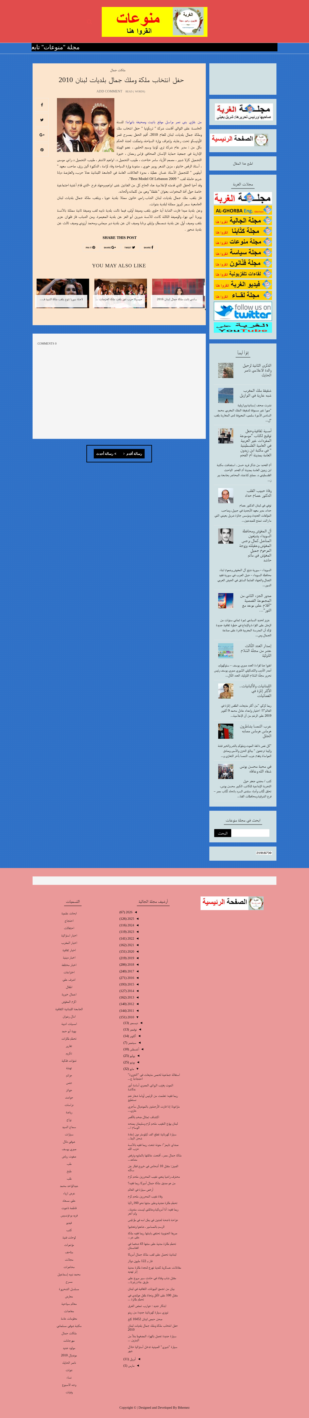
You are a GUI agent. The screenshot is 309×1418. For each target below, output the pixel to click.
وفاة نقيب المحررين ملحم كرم (145, 1196)
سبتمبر (131, 1042)
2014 (130, 991)
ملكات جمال (117, 70)
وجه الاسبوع (69, 1384)
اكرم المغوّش (69, 1001)
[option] (177, 296)
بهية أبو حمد (69, 1031)
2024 (130, 925)
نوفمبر (133, 1029)
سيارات (69, 1134)
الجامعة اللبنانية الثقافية (69, 1009)
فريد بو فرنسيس (69, 1215)
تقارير (69, 1046)
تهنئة (69, 1068)
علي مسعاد (68, 1200)
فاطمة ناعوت (69, 1208)
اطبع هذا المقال (243, 163)
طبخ (69, 1171)
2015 (130, 984)
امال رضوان (69, 1016)
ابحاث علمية (69, 913)
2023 (130, 931)
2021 (130, 945)
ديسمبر (133, 1023)
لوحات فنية (69, 1237)
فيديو (69, 1222)
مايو (131, 1068)
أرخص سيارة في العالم (140, 1189)
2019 (130, 958)
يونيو (132, 1062)
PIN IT (89, 248)
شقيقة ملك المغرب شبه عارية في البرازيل (255, 392)
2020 (130, 951)
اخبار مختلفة (69, 965)
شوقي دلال (69, 1141)
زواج (68, 1119)
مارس (131, 1365)
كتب (69, 1230)
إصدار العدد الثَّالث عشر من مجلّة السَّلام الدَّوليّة (256, 650)
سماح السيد (69, 1127)
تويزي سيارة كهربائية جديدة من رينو (148, 1312)
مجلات (69, 1259)
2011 (130, 1010)
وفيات (69, 1392)
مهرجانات (69, 1340)
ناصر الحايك (69, 1362)
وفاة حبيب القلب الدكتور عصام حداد (258, 493)
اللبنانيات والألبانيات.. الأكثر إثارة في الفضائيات (255, 690)
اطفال (69, 987)
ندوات (69, 1370)
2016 (130, 978)
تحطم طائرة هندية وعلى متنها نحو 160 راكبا (152, 1203)
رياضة (69, 1112)
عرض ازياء (69, 1193)
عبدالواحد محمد (69, 1186)
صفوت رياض (69, 1156)
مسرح (69, 1281)
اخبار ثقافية (69, 950)
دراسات (69, 1104)
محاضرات (69, 1267)
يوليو (132, 1055)
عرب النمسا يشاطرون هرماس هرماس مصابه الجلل (255, 731)
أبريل (132, 1359)
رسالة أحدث (104, 453)
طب (69, 1163)
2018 (130, 964)
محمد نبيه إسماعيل (69, 1274)
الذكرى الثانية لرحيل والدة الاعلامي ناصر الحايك (257, 370)
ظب (69, 1178)
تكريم (69, 1053)
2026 (128, 912)
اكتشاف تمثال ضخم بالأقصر (143, 1117)
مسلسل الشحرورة (69, 1289)
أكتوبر (132, 1036)
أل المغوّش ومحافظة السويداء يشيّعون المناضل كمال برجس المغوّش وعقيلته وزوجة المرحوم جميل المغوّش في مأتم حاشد (255, 545)
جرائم (69, 1075)
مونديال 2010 (69, 1355)
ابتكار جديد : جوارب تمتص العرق (147, 1305)
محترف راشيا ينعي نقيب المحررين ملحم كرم (154, 1176)
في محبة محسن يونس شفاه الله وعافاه (255, 768)
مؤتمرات (69, 1244)
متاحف (69, 1252)
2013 (130, 997)
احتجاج (69, 920)
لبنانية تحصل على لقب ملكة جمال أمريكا (152, 1254)
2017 (130, 971)
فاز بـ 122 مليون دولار (140, 1261)
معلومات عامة (69, 1318)
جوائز (69, 1090)
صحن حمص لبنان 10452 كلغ (145, 1319)
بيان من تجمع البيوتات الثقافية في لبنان (151, 1288)
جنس (69, 1082)
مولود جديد (69, 1348)
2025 (130, 918)
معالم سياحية (69, 1303)
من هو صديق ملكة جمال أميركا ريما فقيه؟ (152, 1183)
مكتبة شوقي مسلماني (69, 1325)
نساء (68, 1377)
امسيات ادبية (69, 1023)
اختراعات (68, 972)
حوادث (69, 1097)
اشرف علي (68, 979)
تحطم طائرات (69, 1038)
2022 (130, 938)
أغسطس (134, 1049)
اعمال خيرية (69, 994)
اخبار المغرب (69, 942)
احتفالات (69, 928)
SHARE (147, 248)
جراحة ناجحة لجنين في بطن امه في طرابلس (153, 1220)
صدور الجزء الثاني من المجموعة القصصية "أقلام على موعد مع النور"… (255, 602)
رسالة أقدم (134, 453)
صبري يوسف (69, 1149)
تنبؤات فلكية (69, 1060)
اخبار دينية (69, 957)
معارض (69, 1296)
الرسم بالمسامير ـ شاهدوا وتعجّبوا (146, 1226)
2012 (130, 1004)
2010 (130, 1017)
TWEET (128, 248)
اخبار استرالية (69, 935)
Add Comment (109, 91)
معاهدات (69, 1311)
